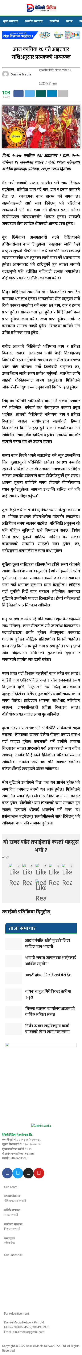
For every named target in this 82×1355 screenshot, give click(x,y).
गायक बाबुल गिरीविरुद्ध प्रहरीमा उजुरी (48, 994)
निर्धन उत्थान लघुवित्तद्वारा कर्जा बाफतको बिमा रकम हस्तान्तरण (47, 1029)
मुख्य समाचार (10, 21)
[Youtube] (39, 1173)
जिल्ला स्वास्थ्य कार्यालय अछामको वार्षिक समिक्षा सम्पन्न (50, 1011)
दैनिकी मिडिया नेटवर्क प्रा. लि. (17, 1134)
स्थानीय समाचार (34, 21)
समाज (69, 21)
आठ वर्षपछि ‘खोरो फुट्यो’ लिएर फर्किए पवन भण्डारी (47, 943)
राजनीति (54, 21)
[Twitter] (18, 1173)
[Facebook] (7, 1173)
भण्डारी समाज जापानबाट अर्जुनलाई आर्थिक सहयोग (50, 961)
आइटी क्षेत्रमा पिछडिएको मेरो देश (48, 975)
